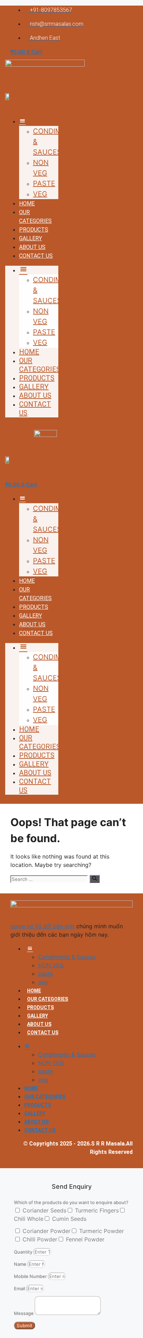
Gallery (30, 238)
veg (40, 194)
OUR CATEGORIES (39, 364)
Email (20, 1288)
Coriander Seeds (44, 1210)
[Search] (95, 879)
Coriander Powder (46, 1230)
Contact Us (36, 255)
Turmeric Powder (101, 1230)
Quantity (23, 1252)
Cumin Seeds (69, 1218)
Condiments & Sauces (66, 956)
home (27, 203)
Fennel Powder (85, 1239)
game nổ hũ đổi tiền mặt (42, 926)
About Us (32, 247)
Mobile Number (31, 1276)
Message (24, 1313)
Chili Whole (28, 1218)
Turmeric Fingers (97, 1210)
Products (33, 229)
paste (44, 183)
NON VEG (51, 965)
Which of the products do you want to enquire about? (71, 1202)
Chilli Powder (40, 1239)
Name (20, 1264)
